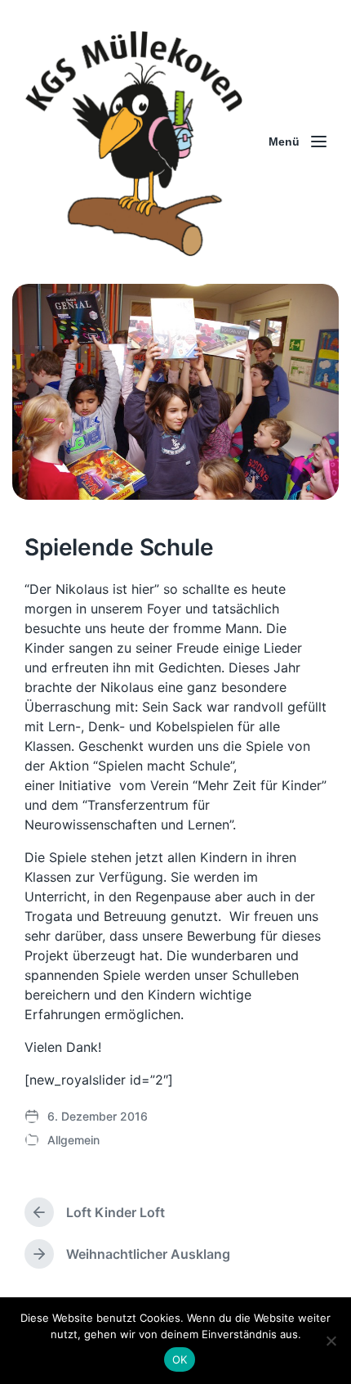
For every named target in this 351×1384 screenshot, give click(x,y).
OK (180, 1359)
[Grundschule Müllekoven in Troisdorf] (134, 142)
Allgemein (73, 1140)
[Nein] (330, 1340)
